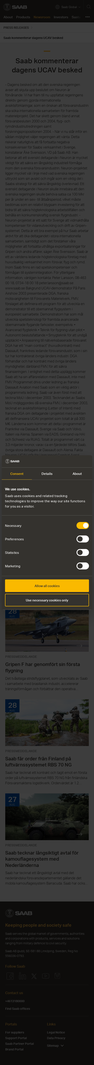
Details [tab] (47, 473)
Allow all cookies (47, 586)
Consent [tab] (17, 473)
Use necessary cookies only (47, 600)
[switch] (83, 539)
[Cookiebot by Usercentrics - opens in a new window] (70, 461)
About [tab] (77, 473)
